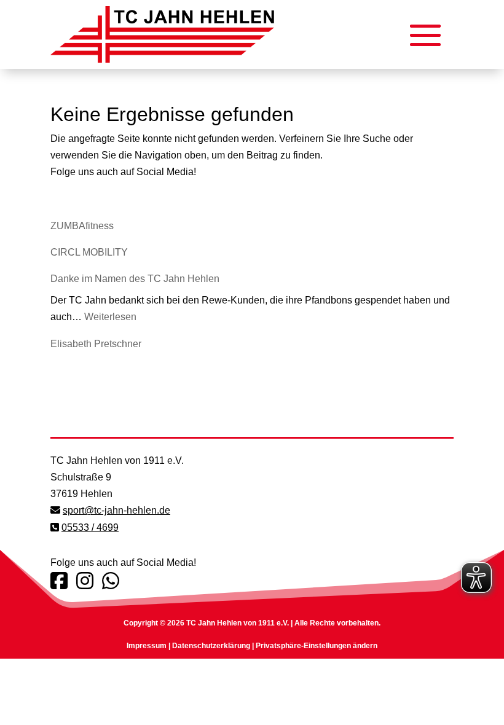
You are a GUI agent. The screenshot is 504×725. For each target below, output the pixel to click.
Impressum (147, 645)
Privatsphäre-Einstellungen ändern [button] (316, 645)
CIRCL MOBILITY (89, 252)
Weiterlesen (110, 317)
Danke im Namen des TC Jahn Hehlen (134, 278)
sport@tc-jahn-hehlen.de (116, 510)
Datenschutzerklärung (211, 645)
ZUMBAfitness (82, 226)
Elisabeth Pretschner (95, 344)
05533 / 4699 (90, 527)
